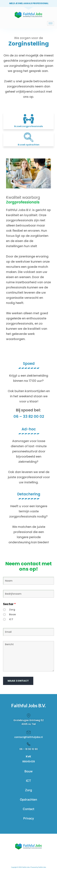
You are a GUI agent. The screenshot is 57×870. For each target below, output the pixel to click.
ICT (11, 619)
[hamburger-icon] (50, 23)
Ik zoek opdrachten (28, 144)
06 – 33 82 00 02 (29, 416)
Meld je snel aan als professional (28, 3)
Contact (28, 809)
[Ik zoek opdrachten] (28, 137)
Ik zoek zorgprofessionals (28, 126)
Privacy (28, 818)
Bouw (12, 614)
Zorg (12, 609)
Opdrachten (28, 799)
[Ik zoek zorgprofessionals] (28, 119)
